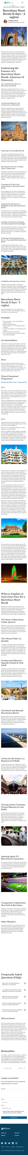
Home (12, 5)
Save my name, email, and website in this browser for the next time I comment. (13, 1112)
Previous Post (8, 1068)
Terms (2, 1147)
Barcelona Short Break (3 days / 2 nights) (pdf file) (14, 382)
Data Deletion (20, 1147)
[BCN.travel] (8, 2)
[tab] (14, 984)
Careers (17, 1135)
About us (3, 1133)
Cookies (13, 1147)
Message (3, 1088)
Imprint (3, 1135)
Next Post (20, 1068)
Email (2, 1105)
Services (17, 1133)
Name (3, 1099)
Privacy (7, 1147)
